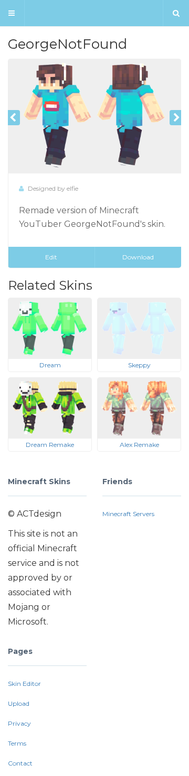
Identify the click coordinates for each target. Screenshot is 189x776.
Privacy (19, 723)
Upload (18, 703)
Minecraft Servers (128, 514)
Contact (20, 763)
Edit (51, 257)
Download (138, 257)
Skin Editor (24, 683)
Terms (17, 743)
